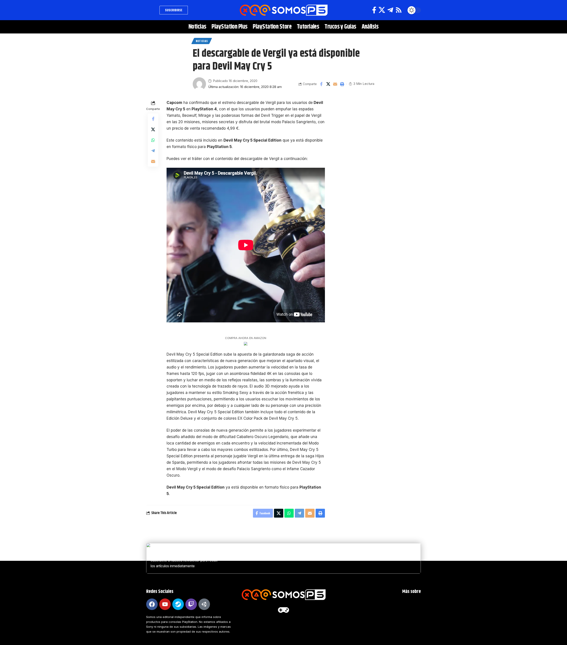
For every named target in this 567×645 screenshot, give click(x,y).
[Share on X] (328, 84)
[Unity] (204, 604)
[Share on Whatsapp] (153, 140)
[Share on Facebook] (321, 84)
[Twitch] (191, 604)
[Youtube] (165, 604)
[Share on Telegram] (153, 150)
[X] (381, 10)
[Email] (335, 84)
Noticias (202, 41)
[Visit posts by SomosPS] (199, 84)
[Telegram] (390, 10)
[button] (151, 10)
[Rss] (398, 10)
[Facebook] (374, 10)
